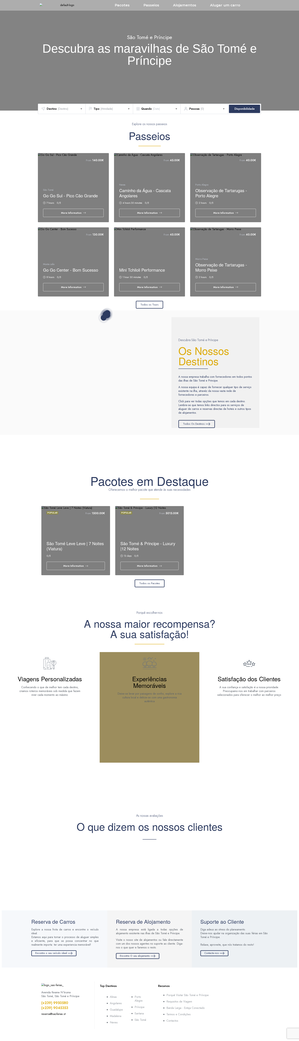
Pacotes (122, 5)
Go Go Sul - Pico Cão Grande (70, 195)
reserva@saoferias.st (53, 1014)
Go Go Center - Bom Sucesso (70, 270)
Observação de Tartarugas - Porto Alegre (221, 193)
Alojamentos (184, 5)
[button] (4, 52)
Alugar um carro (225, 5)
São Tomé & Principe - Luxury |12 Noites (147, 546)
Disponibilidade (244, 109)
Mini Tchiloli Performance (142, 270)
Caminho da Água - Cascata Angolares (145, 193)
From (88, 160)
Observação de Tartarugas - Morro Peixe (221, 267)
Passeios (151, 5)
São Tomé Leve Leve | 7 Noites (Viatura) (75, 546)
